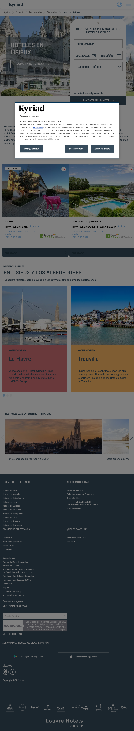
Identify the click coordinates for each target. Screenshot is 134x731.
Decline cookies (76, 149)
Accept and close (102, 149)
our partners (38, 127)
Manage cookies (31, 149)
